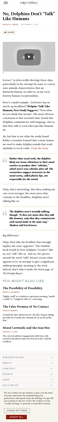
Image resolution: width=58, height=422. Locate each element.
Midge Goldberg (11, 292)
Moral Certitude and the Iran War (26, 328)
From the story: (40, 148)
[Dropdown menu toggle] (29, 357)
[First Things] (29, 2)
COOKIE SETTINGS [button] (17, 410)
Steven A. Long (10, 332)
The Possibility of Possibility (22, 288)
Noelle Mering (10, 311)
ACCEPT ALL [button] (16, 417)
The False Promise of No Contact (26, 306)
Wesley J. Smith (10, 24)
